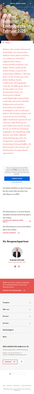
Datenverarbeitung (26, 385)
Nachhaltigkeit (8, 330)
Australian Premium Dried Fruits (13, 221)
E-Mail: (14, 354)
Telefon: (12, 353)
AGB (4, 385)
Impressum (9, 385)
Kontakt (8, 362)
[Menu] (3, 3)
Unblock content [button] (17, 178)
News (5, 337)
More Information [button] (17, 182)
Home (8, 42)
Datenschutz (17, 385)
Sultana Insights (9, 233)
